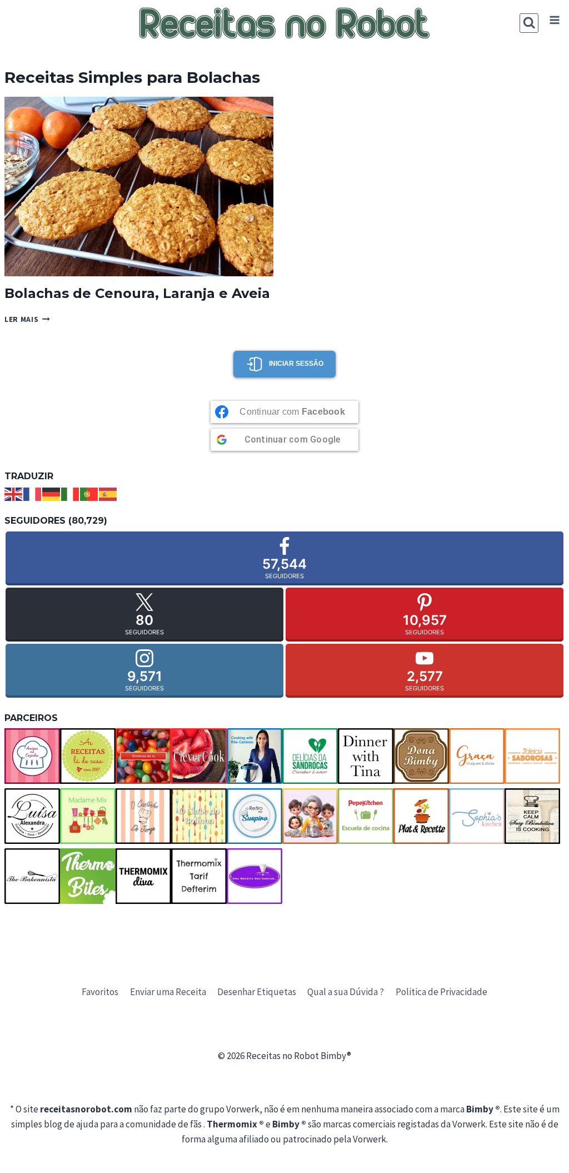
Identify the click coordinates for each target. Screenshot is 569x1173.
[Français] (32, 493)
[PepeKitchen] (365, 816)
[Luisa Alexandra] (32, 816)
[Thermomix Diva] (143, 876)
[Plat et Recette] (421, 816)
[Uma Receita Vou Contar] (254, 876)
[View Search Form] (529, 23)
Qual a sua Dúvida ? (345, 992)
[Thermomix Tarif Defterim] (199, 876)
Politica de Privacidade (441, 992)
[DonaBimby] (421, 756)
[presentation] (138, 186)
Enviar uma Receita (168, 992)
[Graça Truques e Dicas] (477, 756)
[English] (13, 493)
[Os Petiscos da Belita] (310, 816)
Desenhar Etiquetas (256, 992)
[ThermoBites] (88, 876)
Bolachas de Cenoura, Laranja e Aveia (137, 293)
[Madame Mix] (88, 816)
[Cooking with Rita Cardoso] (254, 756)
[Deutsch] (51, 493)
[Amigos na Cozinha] (32, 756)
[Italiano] (70, 493)
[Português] (89, 493)
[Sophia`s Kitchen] (477, 816)
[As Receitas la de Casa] (88, 756)
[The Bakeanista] (32, 876)
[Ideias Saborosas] (532, 756)
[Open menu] (554, 20)
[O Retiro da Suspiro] (254, 816)
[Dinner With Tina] (365, 756)
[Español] (108, 493)
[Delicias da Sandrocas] (310, 756)
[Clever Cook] (199, 756)
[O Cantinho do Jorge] (143, 816)
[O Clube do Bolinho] (199, 816)
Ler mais (27, 319)
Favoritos (100, 992)
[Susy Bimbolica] (532, 816)
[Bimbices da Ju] (143, 756)
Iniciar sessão (296, 363)
